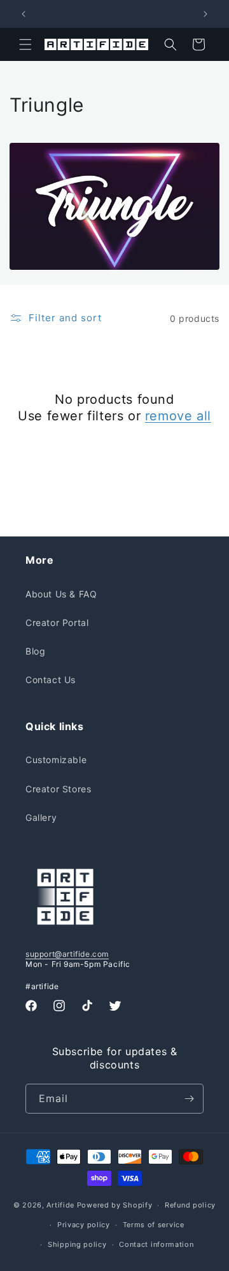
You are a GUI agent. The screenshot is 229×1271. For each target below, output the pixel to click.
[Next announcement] (205, 14)
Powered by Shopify (115, 1205)
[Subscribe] (189, 1099)
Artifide (60, 1205)
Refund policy (190, 1205)
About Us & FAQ (61, 594)
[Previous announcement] (24, 14)
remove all (178, 415)
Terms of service (153, 1224)
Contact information (156, 1244)
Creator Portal (56, 622)
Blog (35, 651)
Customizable (56, 759)
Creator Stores (58, 788)
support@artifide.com (67, 954)
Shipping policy (77, 1244)
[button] (25, 44)
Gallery (41, 817)
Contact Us (50, 679)
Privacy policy (83, 1224)
